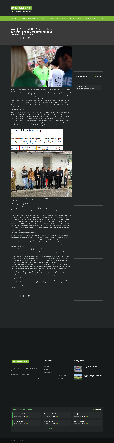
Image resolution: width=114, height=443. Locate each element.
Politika (43, 18)
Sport (52, 18)
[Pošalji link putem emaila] (29, 38)
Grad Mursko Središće (20, 414)
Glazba (60, 378)
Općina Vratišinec (79, 421)
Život (23, 18)
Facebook (100, 2)
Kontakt (12, 2)
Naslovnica (14, 18)
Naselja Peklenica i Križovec (82, 414)
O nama (19, 2)
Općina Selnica (18, 421)
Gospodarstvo (33, 18)
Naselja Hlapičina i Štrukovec (52, 414)
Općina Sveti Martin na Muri (52, 421)
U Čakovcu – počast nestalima (91, 367)
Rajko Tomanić (31, 26)
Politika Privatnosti (49, 372)
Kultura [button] (80, 18)
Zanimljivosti (90, 18)
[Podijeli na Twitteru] (19, 38)
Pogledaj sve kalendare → (57, 429)
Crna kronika (61, 18)
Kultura (60, 373)
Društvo (71, 18)
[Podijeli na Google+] (25, 38)
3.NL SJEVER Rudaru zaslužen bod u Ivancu (93, 376)
